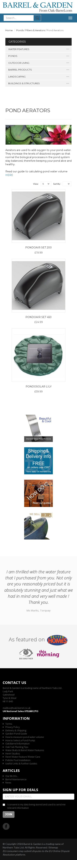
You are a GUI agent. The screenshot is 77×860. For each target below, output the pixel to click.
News (8, 782)
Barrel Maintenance (16, 779)
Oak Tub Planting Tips (16, 747)
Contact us (14, 682)
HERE (9, 175)
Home (9, 30)
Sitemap (53, 847)
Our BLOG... (11, 776)
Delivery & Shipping (15, 730)
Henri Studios (12, 753)
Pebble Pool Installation (17, 760)
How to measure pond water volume (24, 737)
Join (8, 814)
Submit (37, 18)
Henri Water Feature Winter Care (22, 756)
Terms (8, 723)
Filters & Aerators (35, 30)
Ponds (20, 30)
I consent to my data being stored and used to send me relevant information (36, 806)
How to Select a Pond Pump (20, 740)
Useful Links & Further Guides (21, 763)
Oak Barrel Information (17, 743)
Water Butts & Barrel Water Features (24, 750)
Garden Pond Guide (16, 733)
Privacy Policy (12, 727)
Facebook (6, 826)
